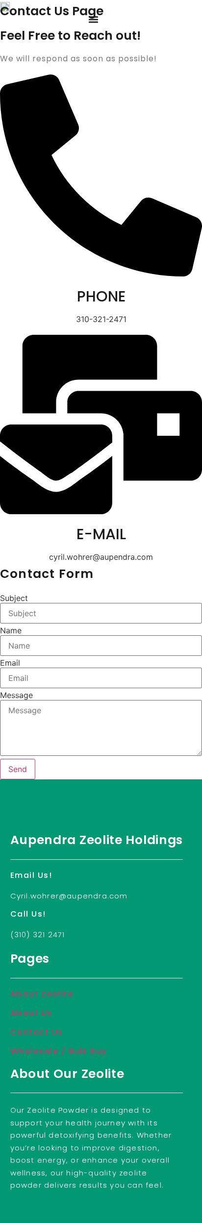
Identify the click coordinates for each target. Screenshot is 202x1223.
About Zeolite (42, 993)
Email (10, 663)
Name (11, 630)
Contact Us (36, 1032)
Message (16, 695)
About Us (31, 1013)
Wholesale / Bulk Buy (58, 1051)
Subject (14, 598)
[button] (93, 19)
